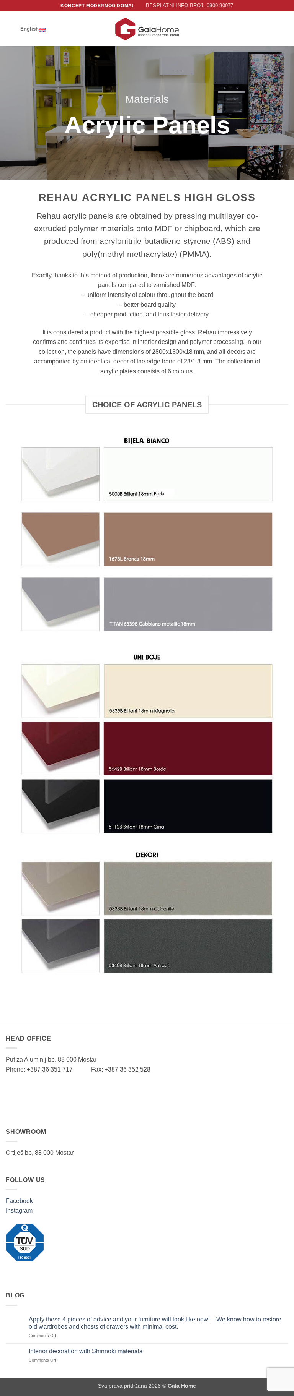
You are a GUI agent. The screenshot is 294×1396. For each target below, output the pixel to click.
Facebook (19, 1201)
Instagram (19, 1210)
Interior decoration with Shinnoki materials (85, 1351)
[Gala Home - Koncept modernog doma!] (147, 29)
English (29, 29)
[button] (10, 28)
